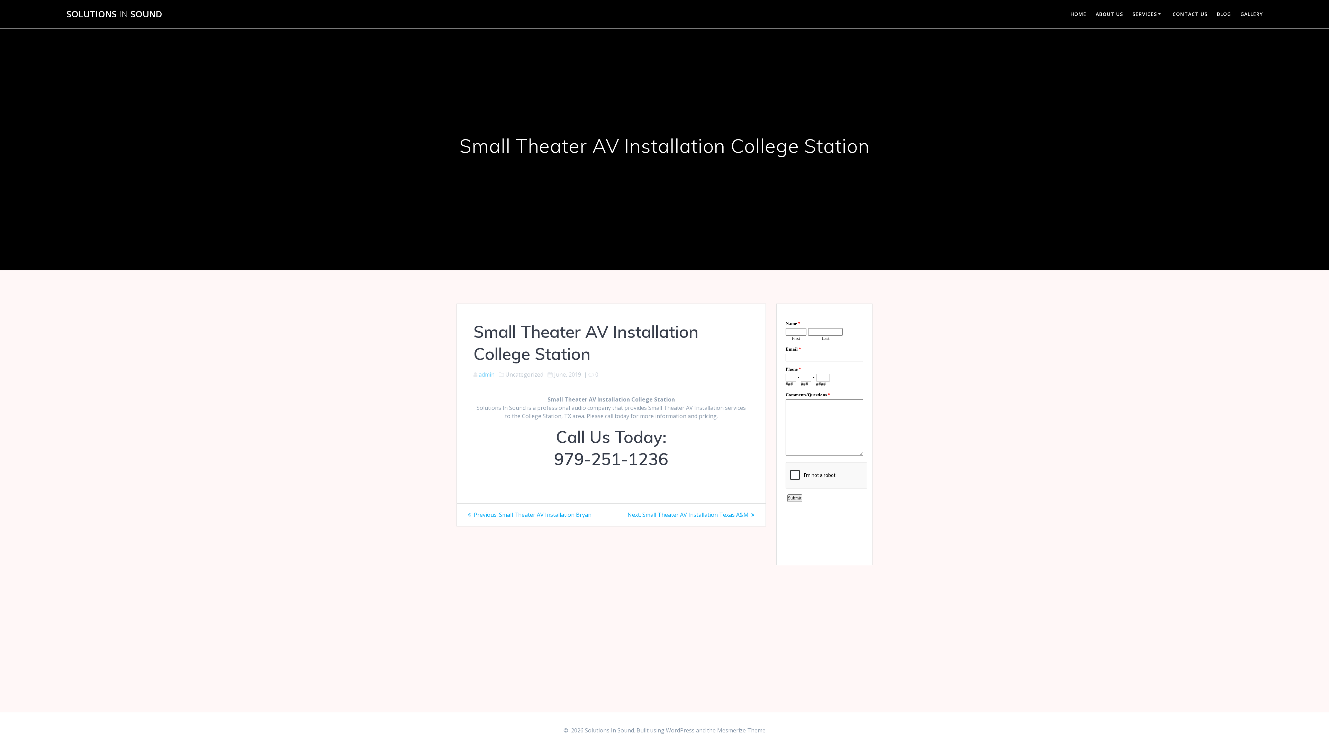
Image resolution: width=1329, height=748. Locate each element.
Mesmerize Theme (741, 730)
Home (1078, 14)
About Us (1109, 14)
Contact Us (1190, 14)
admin (487, 374)
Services (1144, 14)
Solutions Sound (114, 14)
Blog (1224, 14)
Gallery (1251, 14)
